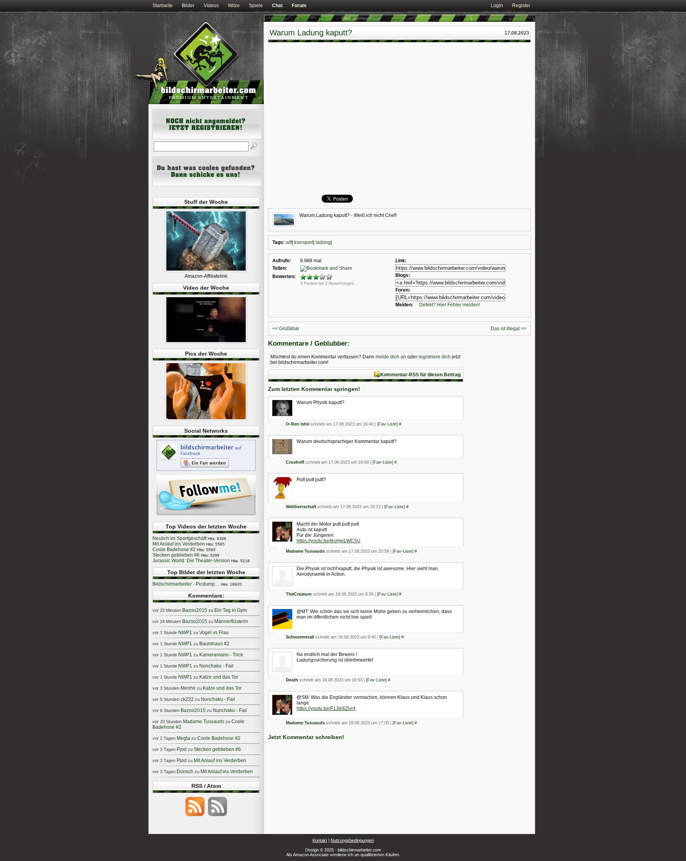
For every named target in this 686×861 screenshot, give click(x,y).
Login (497, 5)
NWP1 (185, 632)
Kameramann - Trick (221, 655)
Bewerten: (284, 276)
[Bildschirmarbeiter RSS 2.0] (195, 815)
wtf (289, 242)
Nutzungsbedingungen (352, 840)
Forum (299, 5)
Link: (401, 260)
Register (521, 5)
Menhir (188, 688)
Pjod (182, 749)
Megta (183, 738)
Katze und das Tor (218, 677)
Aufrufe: (281, 260)
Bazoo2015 (194, 610)
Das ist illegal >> (508, 328)
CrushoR (295, 462)
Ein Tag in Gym (230, 610)
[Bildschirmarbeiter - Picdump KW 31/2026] (206, 419)
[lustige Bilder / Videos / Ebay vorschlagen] (207, 185)
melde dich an (391, 357)
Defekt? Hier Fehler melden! (449, 305)
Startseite (162, 5)
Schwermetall (300, 637)
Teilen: (279, 268)
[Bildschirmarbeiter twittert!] (206, 515)
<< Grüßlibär (285, 328)
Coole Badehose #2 (174, 549)
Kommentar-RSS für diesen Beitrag (420, 374)
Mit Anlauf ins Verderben (178, 544)
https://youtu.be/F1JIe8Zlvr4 (326, 708)
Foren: (402, 290)
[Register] (207, 137)
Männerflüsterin (231, 621)
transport (303, 242)
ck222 (187, 699)
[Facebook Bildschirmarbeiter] (206, 470)
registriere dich (434, 357)
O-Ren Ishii (297, 424)
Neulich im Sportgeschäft (179, 538)
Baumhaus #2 (214, 643)
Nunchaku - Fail (216, 666)
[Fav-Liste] (387, 424)
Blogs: (402, 275)
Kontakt (319, 840)
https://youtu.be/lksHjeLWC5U (328, 541)
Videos (211, 5)
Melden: (404, 305)
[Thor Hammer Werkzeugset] (206, 270)
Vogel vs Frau (214, 632)
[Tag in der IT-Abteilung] (206, 342)
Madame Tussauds (305, 551)
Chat (277, 5)
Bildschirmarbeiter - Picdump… (186, 584)
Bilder (188, 5)
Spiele (256, 5)
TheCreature (299, 594)
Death (292, 679)
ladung (323, 242)
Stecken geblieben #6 (176, 555)
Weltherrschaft (301, 506)
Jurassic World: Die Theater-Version (191, 560)
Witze (234, 5)
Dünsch (185, 771)
